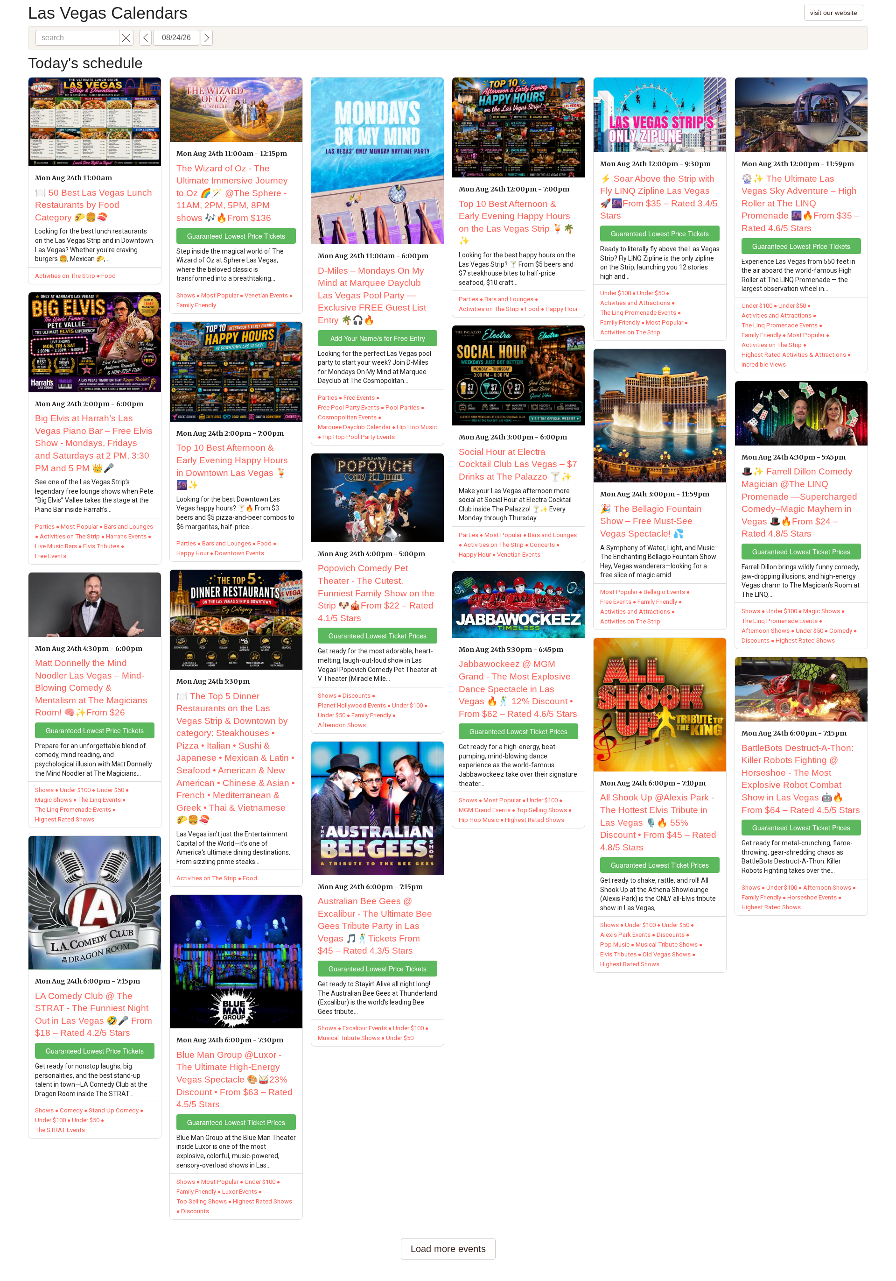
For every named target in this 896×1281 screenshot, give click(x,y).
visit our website (833, 12)
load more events (448, 1249)
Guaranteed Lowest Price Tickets (95, 730)
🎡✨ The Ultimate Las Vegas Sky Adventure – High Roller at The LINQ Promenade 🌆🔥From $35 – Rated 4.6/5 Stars (801, 203)
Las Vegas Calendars (108, 12)
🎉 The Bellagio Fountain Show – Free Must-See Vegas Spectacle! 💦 (651, 521)
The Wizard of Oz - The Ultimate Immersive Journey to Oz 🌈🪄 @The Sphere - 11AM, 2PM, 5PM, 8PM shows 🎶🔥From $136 (232, 193)
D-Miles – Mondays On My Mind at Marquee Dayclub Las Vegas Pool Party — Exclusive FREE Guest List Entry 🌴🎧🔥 (372, 295)
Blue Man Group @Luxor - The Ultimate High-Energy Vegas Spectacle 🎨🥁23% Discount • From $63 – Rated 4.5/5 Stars (234, 1079)
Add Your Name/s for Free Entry (377, 338)
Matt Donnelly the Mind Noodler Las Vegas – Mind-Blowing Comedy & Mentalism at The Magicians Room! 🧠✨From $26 (91, 687)
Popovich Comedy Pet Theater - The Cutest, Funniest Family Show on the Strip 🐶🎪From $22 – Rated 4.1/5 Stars (376, 593)
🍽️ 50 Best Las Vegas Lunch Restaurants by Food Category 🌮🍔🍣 (93, 205)
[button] (126, 38)
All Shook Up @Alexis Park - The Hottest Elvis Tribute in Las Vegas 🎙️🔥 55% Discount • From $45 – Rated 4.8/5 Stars (658, 822)
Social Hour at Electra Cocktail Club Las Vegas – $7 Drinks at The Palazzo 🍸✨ (518, 464)
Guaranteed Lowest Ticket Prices (236, 1122)
